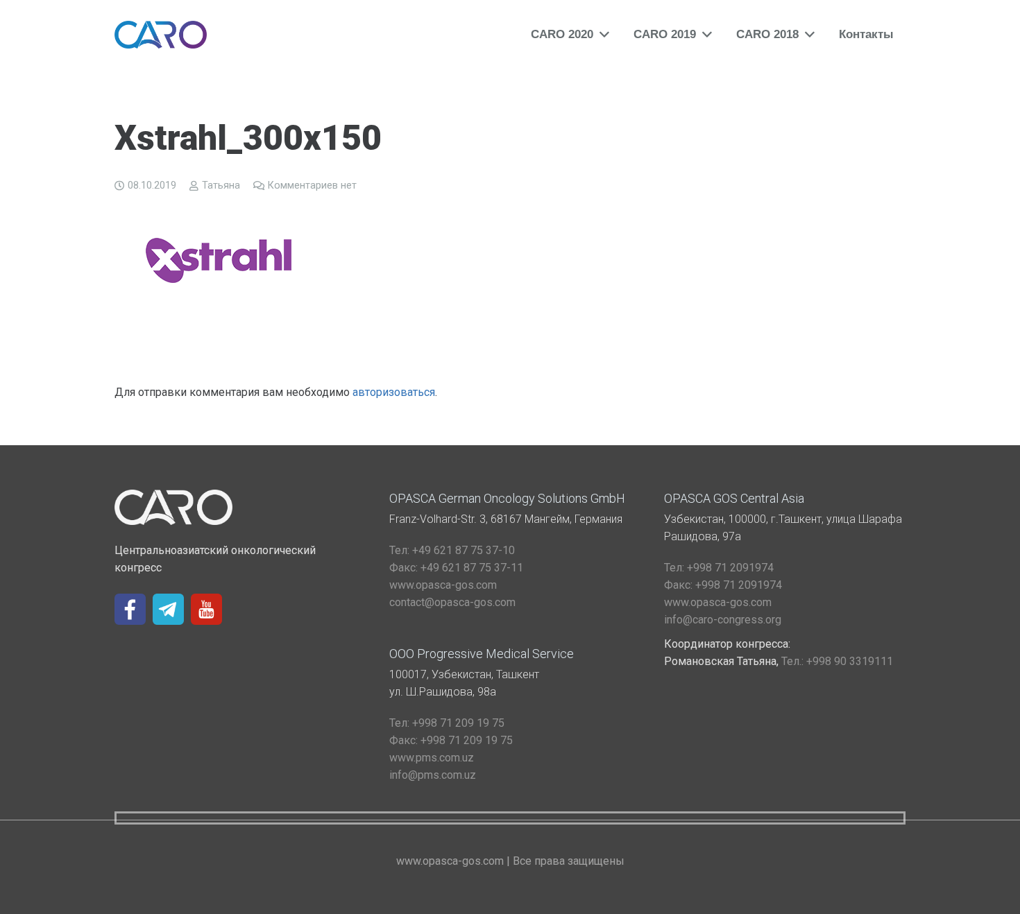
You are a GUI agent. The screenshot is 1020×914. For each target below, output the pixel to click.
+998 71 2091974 (719, 567)
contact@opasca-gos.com (452, 602)
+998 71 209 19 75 (446, 723)
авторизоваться (393, 392)
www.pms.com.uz (431, 757)
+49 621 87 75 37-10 (452, 550)
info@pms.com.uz (432, 775)
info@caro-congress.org (722, 619)
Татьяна (221, 185)
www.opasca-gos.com (443, 585)
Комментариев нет (312, 185)
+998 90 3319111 (837, 661)
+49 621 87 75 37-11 (456, 567)
